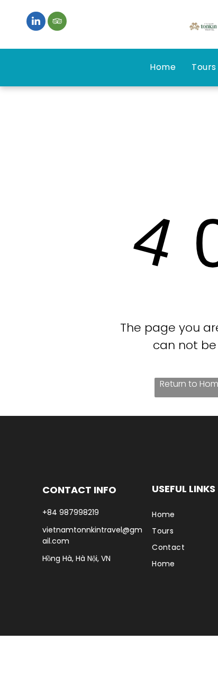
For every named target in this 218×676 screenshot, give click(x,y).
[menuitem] (163, 67)
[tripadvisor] (57, 22)
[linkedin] (36, 22)
